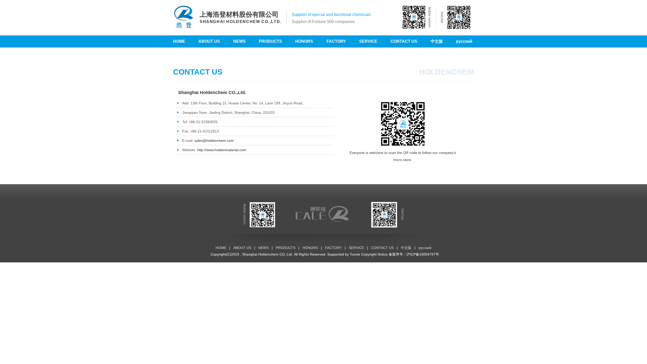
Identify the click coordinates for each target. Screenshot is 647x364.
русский (464, 41)
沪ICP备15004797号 (422, 254)
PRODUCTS (270, 41)
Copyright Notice (374, 254)
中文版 (437, 41)
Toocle (355, 254)
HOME (179, 41)
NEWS (239, 41)
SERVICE (368, 41)
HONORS (304, 41)
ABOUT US (209, 41)
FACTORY (336, 41)
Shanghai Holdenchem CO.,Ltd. (267, 254)
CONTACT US (403, 41)
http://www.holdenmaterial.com (221, 150)
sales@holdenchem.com (214, 141)
